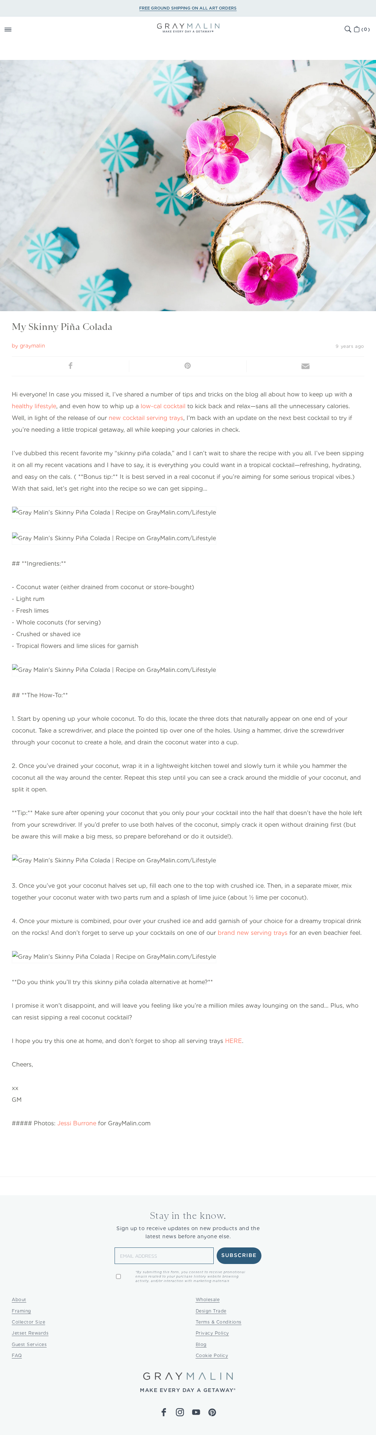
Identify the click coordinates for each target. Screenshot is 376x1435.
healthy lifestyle (34, 406)
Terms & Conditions (219, 1322)
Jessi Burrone (76, 1123)
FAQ (17, 1355)
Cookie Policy (212, 1355)
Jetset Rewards (30, 1333)
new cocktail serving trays (146, 417)
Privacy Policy (212, 1333)
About (19, 1299)
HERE (233, 1040)
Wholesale (208, 1299)
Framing (21, 1311)
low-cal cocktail (163, 406)
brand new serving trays (253, 932)
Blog (201, 1344)
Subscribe (239, 1255)
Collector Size (28, 1322)
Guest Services (29, 1344)
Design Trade (211, 1311)
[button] (16, 29)
